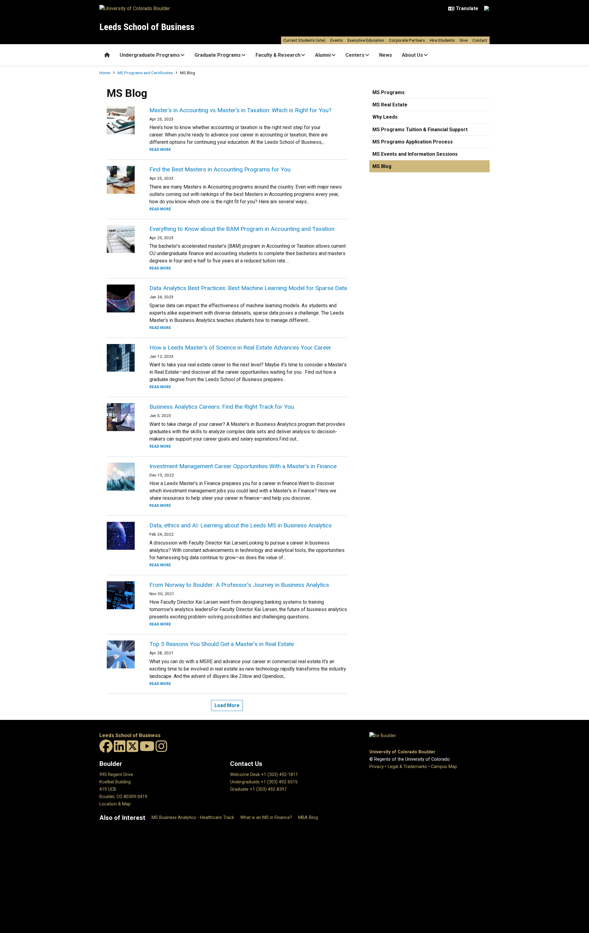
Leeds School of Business (146, 26)
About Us (412, 55)
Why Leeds (385, 117)
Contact (479, 40)
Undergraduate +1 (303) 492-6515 (264, 782)
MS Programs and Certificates (145, 72)
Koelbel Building (115, 782)
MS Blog (381, 166)
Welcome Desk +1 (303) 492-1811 (264, 774)
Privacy (376, 766)
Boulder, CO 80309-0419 (123, 796)
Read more (160, 149)
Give (464, 40)
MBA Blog (308, 817)
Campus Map (444, 766)
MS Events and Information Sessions (415, 154)
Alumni (323, 55)
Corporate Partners (407, 40)
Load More (227, 705)
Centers (354, 55)
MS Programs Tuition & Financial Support (420, 129)
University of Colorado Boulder (402, 752)
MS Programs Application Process (412, 142)
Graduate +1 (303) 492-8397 (258, 789)
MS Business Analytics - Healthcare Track (193, 817)
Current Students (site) (304, 40)
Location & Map (115, 804)
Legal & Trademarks (407, 766)
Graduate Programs (217, 55)
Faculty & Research (278, 55)
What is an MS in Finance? (266, 817)
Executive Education (366, 40)
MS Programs (388, 92)
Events (336, 40)
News (385, 55)
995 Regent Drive (116, 774)
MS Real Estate (389, 105)
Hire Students (442, 40)
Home (104, 72)
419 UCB (107, 789)
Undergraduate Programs (150, 55)
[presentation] (121, 121)
